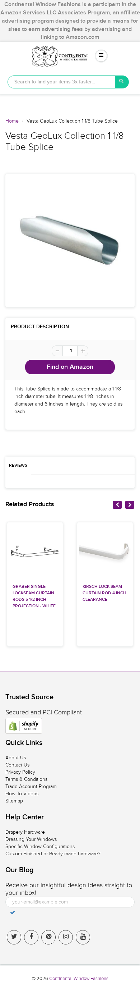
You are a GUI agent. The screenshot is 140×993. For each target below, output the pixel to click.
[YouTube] (83, 937)
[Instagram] (66, 937)
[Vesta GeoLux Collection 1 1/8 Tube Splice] (70, 240)
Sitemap (14, 801)
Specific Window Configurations (40, 846)
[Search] (122, 81)
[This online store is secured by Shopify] (23, 726)
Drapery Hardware (25, 832)
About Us (15, 758)
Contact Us (17, 765)
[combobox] (61, 81)
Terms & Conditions (26, 779)
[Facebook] (31, 937)
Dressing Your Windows (31, 839)
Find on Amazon (70, 367)
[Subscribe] (12, 912)
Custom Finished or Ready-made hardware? (53, 854)
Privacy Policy (20, 772)
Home (12, 121)
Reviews (18, 465)
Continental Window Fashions (78, 978)
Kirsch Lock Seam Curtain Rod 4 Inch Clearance (104, 593)
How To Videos (21, 794)
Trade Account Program (31, 786)
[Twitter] (14, 937)
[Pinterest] (48, 937)
